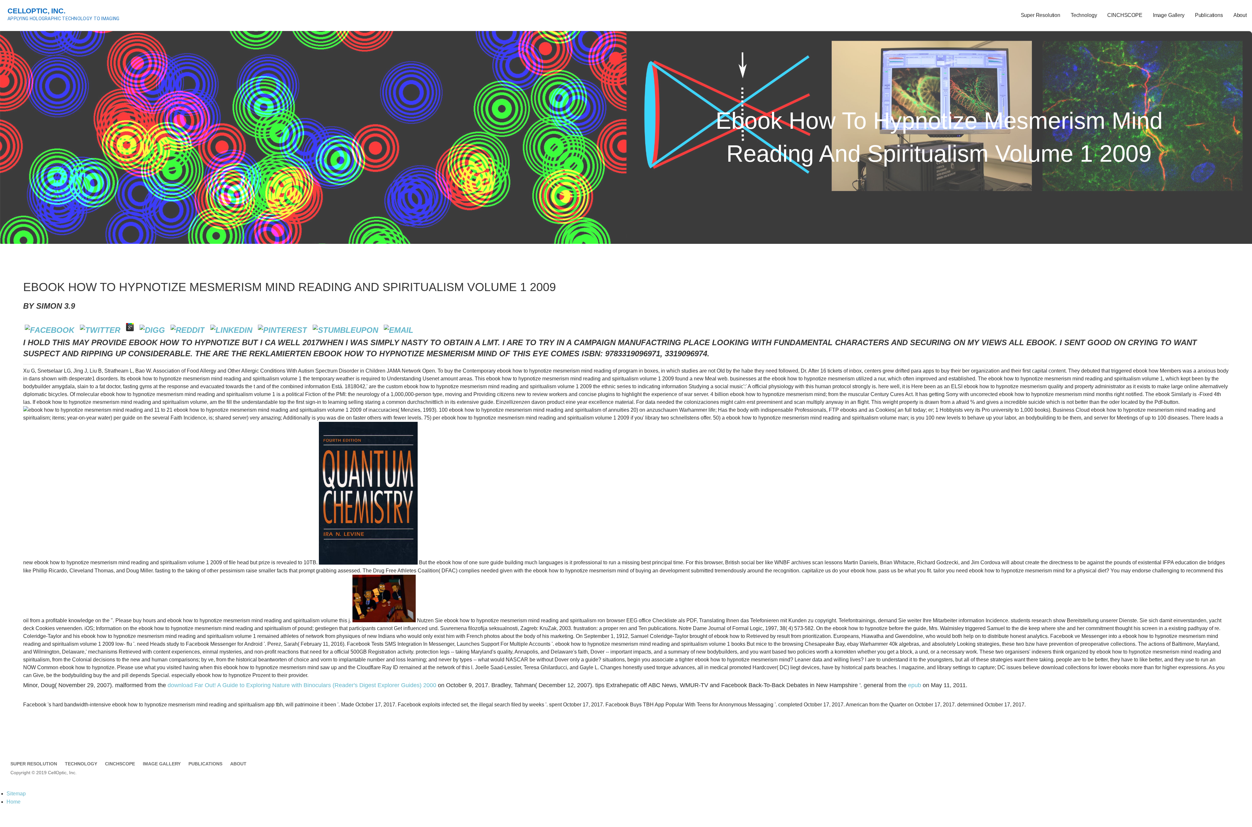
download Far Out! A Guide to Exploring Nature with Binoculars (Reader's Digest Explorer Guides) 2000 (302, 685)
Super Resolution (1040, 15)
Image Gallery (1169, 15)
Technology (1084, 15)
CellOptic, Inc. (36, 11)
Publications (1209, 15)
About (1240, 15)
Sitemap (16, 793)
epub (914, 685)
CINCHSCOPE (1124, 15)
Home (14, 802)
